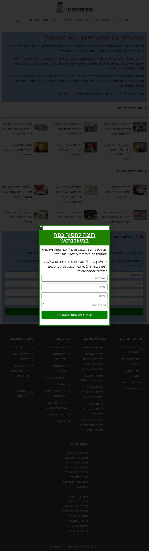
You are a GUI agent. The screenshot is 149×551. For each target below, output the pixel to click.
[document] (74, 275)
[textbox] (74, 304)
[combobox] (74, 305)
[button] (41, 227)
